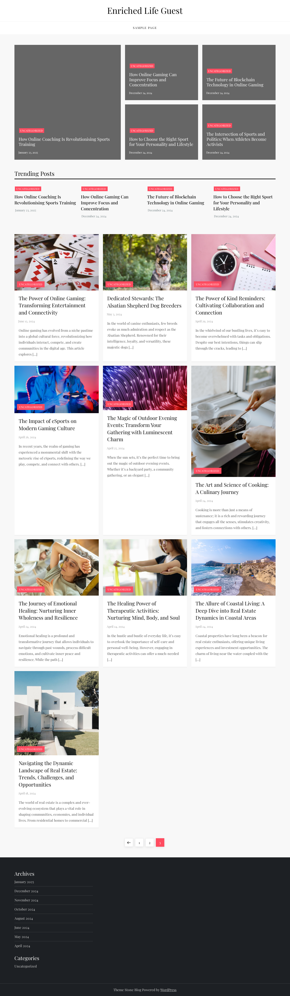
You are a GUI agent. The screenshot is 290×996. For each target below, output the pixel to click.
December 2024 (26, 891)
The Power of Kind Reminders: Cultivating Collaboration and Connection (230, 305)
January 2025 (24, 881)
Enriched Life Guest (145, 10)
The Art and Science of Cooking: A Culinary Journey (232, 488)
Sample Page (145, 28)
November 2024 (26, 900)
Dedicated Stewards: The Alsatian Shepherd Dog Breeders (144, 302)
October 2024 (24, 909)
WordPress (168, 989)
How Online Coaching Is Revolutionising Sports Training (64, 141)
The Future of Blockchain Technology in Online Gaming (235, 82)
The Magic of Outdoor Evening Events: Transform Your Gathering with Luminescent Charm (142, 428)
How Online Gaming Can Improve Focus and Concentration (153, 79)
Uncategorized (31, 130)
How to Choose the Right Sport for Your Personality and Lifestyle (161, 141)
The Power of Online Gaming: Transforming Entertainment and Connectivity (52, 305)
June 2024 (21, 927)
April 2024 (22, 945)
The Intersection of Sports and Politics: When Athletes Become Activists (236, 139)
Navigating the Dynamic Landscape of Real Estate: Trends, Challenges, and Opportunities (48, 774)
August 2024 (23, 918)
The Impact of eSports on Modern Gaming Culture (47, 424)
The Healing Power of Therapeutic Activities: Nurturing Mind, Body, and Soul (143, 610)
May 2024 (21, 936)
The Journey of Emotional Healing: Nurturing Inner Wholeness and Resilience (48, 610)
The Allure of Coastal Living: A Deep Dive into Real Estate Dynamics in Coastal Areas (230, 610)
